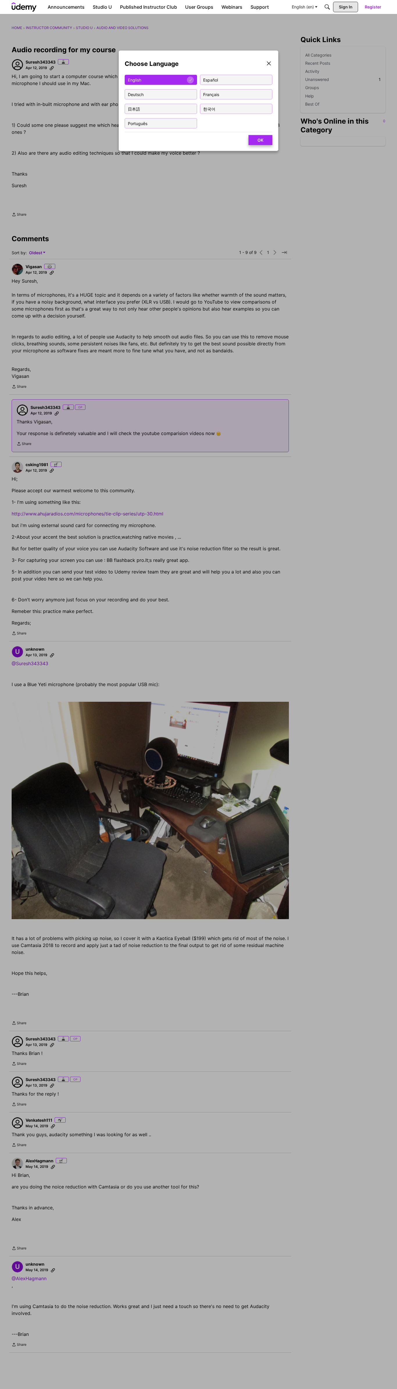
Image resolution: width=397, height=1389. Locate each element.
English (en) (303, 6)
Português (137, 123)
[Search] (327, 7)
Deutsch (136, 94)
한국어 (209, 108)
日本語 (134, 108)
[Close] (268, 64)
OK (260, 140)
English (134, 79)
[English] (24, 7)
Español (210, 79)
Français (211, 94)
